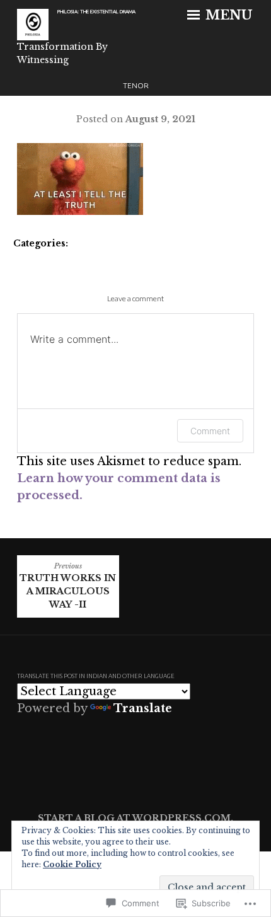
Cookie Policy (72, 864)
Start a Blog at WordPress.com (134, 818)
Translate (142, 708)
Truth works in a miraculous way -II (68, 586)
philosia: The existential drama (96, 11)
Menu (227, 15)
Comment (210, 430)
